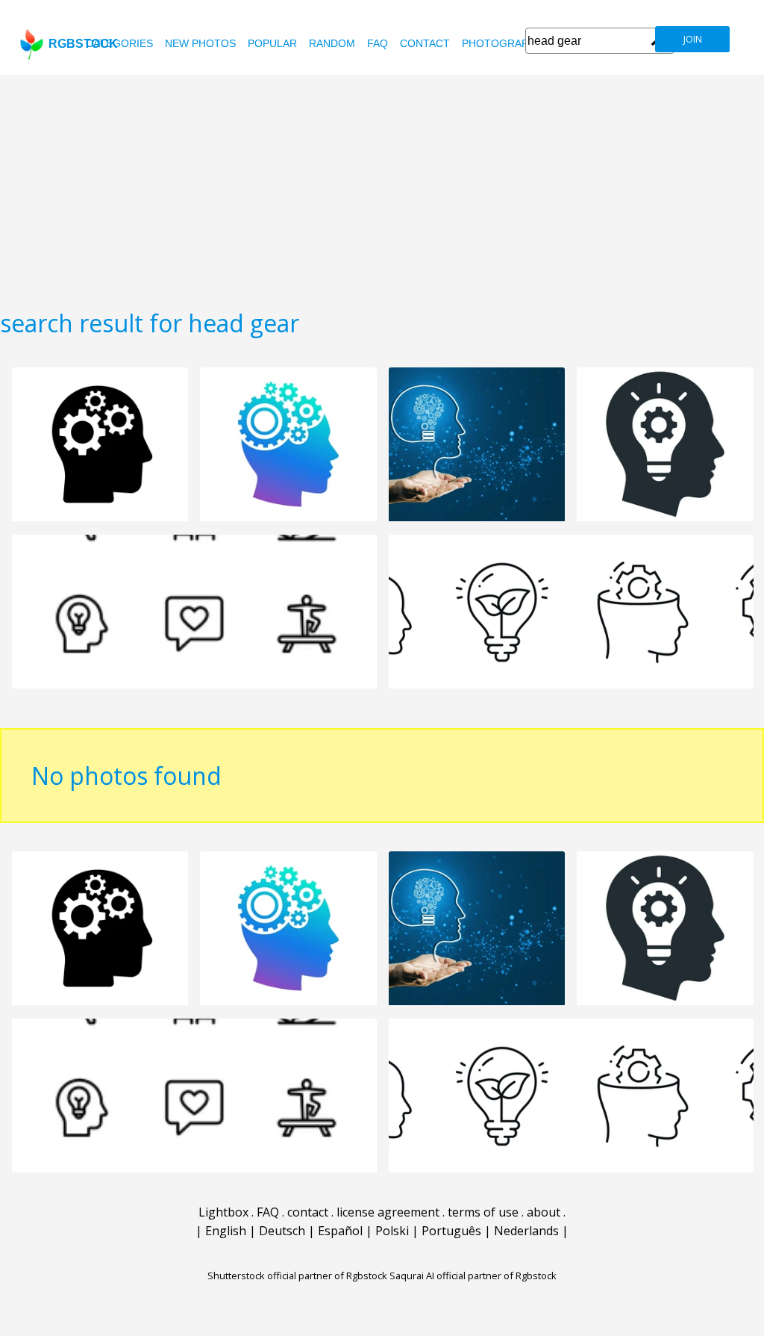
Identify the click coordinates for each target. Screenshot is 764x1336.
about (543, 1212)
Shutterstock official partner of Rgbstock (297, 1275)
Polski (392, 1230)
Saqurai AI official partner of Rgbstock (473, 1275)
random (332, 43)
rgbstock (83, 43)
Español (340, 1230)
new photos (200, 43)
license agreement (387, 1212)
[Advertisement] (382, 186)
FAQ (377, 43)
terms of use (483, 1212)
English (225, 1230)
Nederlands (526, 1230)
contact (425, 43)
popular (272, 43)
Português (451, 1230)
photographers (509, 43)
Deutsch (282, 1230)
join (692, 39)
